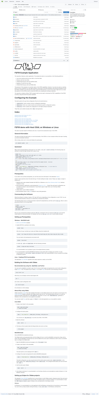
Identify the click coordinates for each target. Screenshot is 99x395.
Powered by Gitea (4, 393)
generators (17, 29)
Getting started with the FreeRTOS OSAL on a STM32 (26, 120)
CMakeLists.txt (17, 46)
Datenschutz (11, 1)
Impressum (18, 1)
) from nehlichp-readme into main (54, 14)
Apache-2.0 (73, 21)
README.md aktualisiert (37, 57)
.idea (16, 17)
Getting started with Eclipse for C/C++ (23, 115)
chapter (57, 176)
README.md (17, 57)
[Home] (2, 1)
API (97, 393)
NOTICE (16, 55)
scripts (16, 34)
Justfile (16, 51)
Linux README (24, 259)
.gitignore (16, 42)
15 (73, 4)
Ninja (24, 299)
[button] (70, 4)
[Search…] (85, 10)
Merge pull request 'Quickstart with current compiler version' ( (35, 14)
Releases (72, 25)
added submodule (36, 38)
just (30, 191)
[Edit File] (68, 61)
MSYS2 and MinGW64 (21, 222)
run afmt (34, 46)
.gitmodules (17, 44)
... (61, 14)
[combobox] (50, 12)
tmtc (15, 36)
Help (23, 1)
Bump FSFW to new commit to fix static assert (42, 27)
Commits (22, 9)
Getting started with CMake (21, 116)
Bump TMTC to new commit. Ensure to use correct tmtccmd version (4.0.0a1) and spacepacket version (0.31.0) (54, 36)
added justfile (35, 51)
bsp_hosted (17, 21)
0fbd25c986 (21, 14)
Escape (64, 60)
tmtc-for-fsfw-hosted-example (20, 38)
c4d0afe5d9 (20, 27)
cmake (16, 23)
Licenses (93, 393)
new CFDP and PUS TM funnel (39, 21)
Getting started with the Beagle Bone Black (24, 124)
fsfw (16, 4)
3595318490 (29, 38)
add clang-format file (37, 40)
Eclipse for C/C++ (42, 185)
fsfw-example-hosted (23, 4)
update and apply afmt (37, 34)
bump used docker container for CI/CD (40, 19)
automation (17, 19)
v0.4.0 (72, 27)
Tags (60, 9)
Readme (73, 19)
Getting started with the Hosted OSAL (23, 118)
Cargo (43, 269)
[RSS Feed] (66, 4)
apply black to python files (38, 23)
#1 (47, 14)
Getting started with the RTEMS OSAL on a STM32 (26, 121)
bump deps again (36, 25)
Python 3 (19, 269)
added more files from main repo (39, 53)
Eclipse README (24, 378)
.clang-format (17, 40)
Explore (6, 1)
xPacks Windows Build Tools (54, 182)
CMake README (18, 294)
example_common (18, 25)
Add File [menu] (60, 12)
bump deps (35, 17)
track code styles (36, 42)
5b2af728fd (25, 25)
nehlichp (16, 14)
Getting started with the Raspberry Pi (23, 122)
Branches (41, 9)
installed (24, 292)
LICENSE (16, 53)
